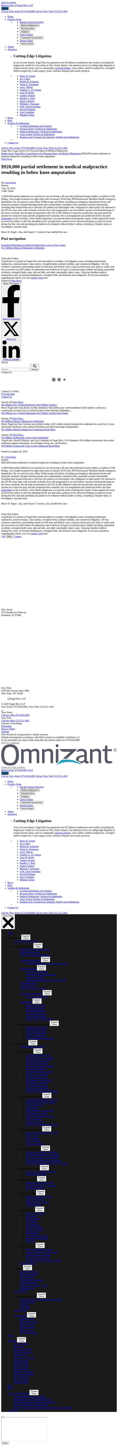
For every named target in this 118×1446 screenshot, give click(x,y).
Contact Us (12, 142)
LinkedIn (11, 359)
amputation (6, 218)
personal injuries (63, 68)
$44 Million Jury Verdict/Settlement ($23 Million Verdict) (29, 405)
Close (5, 1443)
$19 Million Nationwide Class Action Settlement (24, 437)
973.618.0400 (8, 394)
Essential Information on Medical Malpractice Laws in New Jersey (33, 245)
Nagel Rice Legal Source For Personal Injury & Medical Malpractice (47, 153)
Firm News (6, 159)
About (10, 46)
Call (3, 536)
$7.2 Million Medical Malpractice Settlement (22, 248)
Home (10, 16)
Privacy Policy (8, 729)
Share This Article (11, 322)
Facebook (11, 319)
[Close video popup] (2, 1416)
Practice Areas (14, 19)
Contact (17, 536)
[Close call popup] (2, 710)
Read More (34, 413)
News (10, 117)
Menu (4, 8)
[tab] (30, 25)
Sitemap (5, 731)
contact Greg (36, 278)
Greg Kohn (10, 182)
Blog (9, 120)
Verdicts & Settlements (18, 123)
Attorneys (12, 49)
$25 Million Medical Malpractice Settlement (22, 421)
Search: (4, 362)
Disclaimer (6, 726)
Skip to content (8, 2)
